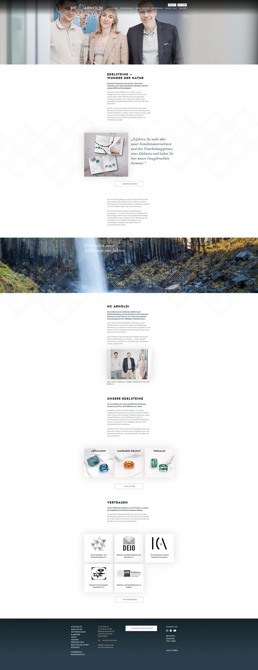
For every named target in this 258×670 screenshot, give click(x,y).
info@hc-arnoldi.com (106, 645)
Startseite (76, 627)
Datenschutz (78, 654)
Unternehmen (126, 8)
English (172, 5)
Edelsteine (113, 8)
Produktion (157, 8)
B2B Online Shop (80, 645)
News (138, 8)
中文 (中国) (182, 5)
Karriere (75, 634)
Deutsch (170, 636)
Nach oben (172, 650)
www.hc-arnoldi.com (105, 647)
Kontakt (183, 8)
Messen (146, 8)
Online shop (171, 8)
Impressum (76, 652)
